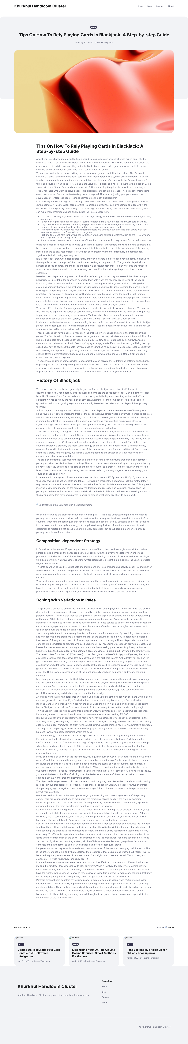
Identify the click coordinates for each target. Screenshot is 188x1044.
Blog (149, 6)
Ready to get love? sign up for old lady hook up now (147, 951)
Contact (160, 6)
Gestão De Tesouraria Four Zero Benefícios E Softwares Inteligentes (39, 953)
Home (140, 6)
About (171, 6)
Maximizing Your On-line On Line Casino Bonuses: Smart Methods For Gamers (94, 953)
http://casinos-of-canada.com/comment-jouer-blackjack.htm (85, 197)
